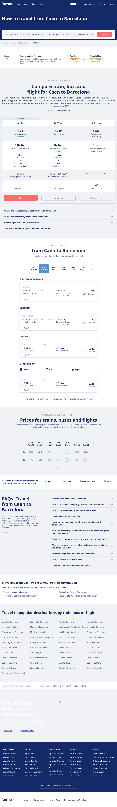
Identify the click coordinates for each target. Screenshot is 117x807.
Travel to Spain (24, 686)
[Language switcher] (74, 4)
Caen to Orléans (9, 668)
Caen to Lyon (35, 652)
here (90, 399)
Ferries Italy (75, 764)
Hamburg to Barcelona (12, 642)
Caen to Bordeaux (9, 657)
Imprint (27, 800)
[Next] (93, 268)
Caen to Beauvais (94, 668)
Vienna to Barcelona (95, 627)
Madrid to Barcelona (39, 627)
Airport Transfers (101, 764)
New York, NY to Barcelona (41, 637)
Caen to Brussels (65, 652)
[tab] (33, 369)
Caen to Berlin (64, 647)
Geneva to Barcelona (67, 642)
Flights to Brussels (56, 761)
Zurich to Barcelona (66, 637)
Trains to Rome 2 (9, 753)
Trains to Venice (9, 761)
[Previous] (24, 444)
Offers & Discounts (101, 761)
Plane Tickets (54, 749)
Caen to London (94, 647)
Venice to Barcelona (10, 647)
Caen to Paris (7, 652)
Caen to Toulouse (94, 652)
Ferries (41, 4)
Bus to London (31, 761)
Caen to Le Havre (37, 668)
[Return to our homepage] (9, 4)
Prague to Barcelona (11, 637)
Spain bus (29, 753)
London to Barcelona (39, 622)
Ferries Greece (76, 753)
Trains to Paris (8, 757)
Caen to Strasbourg (38, 657)
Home (4, 686)
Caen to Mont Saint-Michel (13, 673)
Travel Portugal (100, 768)
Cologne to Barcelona (96, 632)
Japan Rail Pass (99, 753)
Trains (18, 4)
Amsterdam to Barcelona (12, 632)
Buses (26, 4)
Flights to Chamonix (57, 753)
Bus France (30, 757)
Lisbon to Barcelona (95, 637)
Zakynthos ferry (77, 768)
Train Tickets (8, 749)
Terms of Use (39, 800)
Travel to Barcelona (42, 686)
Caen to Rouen (64, 663)
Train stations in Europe (103, 757)
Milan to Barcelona (10, 627)
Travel (12, 686)
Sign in (112, 4)
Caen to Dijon (36, 663)
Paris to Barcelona (66, 622)
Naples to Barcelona (39, 642)
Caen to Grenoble (9, 663)
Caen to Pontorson (66, 668)
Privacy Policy (55, 800)
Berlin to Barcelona (10, 622)
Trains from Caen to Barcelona (72, 592)
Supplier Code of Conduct (75, 800)
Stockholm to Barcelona (68, 632)
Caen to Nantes (65, 657)
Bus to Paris (30, 764)
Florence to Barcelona (39, 647)
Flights (33, 4)
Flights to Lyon (54, 757)
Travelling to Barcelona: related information (78, 596)
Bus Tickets (30, 749)
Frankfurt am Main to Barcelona (72, 627)
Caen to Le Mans (94, 663)
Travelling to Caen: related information (19, 596)
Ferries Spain (76, 761)
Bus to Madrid (31, 768)
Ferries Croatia (77, 757)
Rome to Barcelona (95, 622)
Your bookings (89, 4)
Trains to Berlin (9, 764)
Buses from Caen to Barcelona (16, 592)
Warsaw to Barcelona (96, 642)
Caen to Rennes (93, 657)
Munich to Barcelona (39, 632)
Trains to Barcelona (11, 768)
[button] (54, 34)
